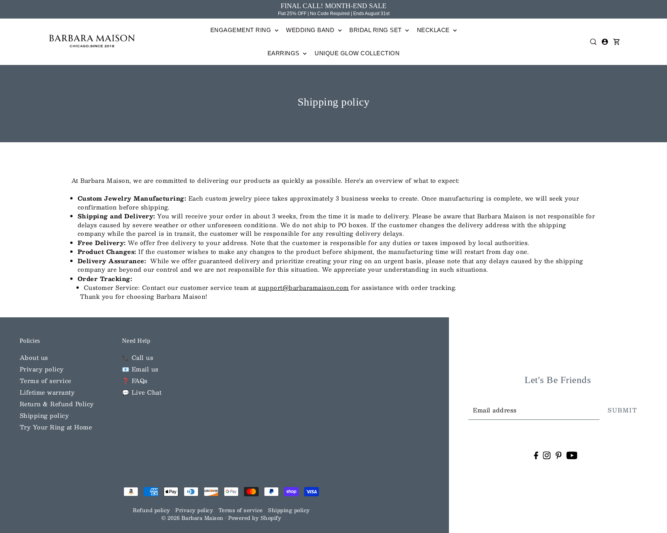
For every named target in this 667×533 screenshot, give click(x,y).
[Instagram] (547, 454)
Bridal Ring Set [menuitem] (376, 30)
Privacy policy (42, 369)
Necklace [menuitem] (434, 30)
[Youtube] (571, 454)
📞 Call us (138, 357)
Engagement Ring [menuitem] (241, 30)
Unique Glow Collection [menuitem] (357, 53)
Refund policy (151, 510)
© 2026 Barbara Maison (193, 518)
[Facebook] (536, 454)
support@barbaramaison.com (303, 287)
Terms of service (45, 380)
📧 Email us (140, 369)
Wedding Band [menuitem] (311, 30)
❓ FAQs (135, 380)
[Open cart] (617, 42)
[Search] (593, 42)
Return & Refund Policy (57, 404)
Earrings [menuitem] (284, 53)
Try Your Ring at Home (56, 427)
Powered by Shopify (254, 518)
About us (34, 357)
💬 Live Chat (142, 392)
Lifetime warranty (47, 392)
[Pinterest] (558, 454)
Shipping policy (44, 415)
